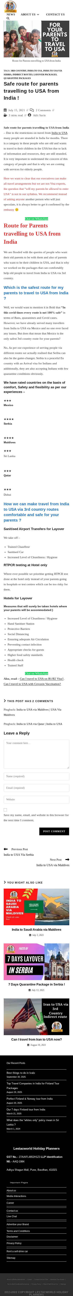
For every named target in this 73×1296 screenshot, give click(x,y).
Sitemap (11, 1258)
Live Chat (12, 1216)
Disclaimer (12, 1236)
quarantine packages (17, 78)
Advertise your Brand (18, 1224)
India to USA (34, 71)
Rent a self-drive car (17, 1251)
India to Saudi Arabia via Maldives (36, 929)
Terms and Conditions (18, 1231)
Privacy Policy (14, 1243)
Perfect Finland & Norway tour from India (30, 1098)
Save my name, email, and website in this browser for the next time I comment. (36, 817)
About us (11, 1190)
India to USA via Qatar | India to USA (39, 723)
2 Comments (43, 110)
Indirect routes (23, 74)
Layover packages (45, 74)
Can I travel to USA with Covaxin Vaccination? (32, 683)
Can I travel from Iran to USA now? (36, 1039)
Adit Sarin (39, 115)
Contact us (12, 1210)
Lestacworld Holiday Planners (36, 1148)
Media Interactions (16, 1196)
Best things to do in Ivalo (21, 1072)
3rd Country (18, 71)
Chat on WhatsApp (36, 218)
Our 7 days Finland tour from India (26, 1109)
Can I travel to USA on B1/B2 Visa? (41, 678)
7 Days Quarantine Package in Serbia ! (36, 984)
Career (10, 1203)
